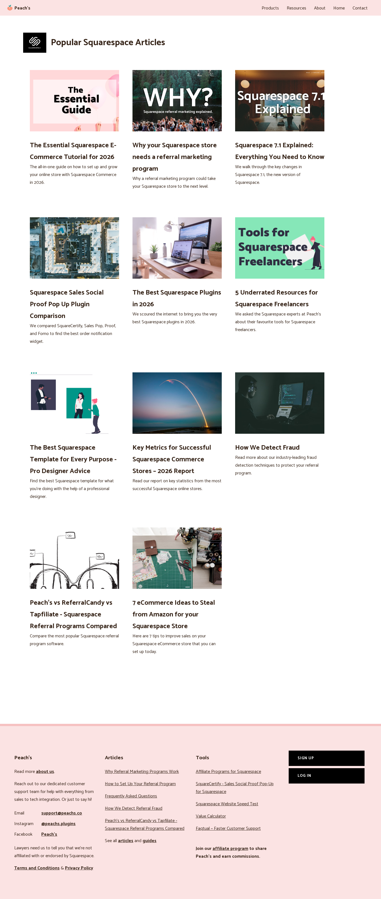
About (319, 8)
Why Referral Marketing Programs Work (142, 771)
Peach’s (49, 834)
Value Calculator (211, 816)
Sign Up (306, 758)
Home (339, 8)
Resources (296, 8)
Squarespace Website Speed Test (227, 804)
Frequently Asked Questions (131, 796)
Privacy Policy (79, 868)
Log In (304, 776)
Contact (360, 8)
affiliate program (230, 848)
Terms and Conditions (37, 868)
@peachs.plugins (58, 824)
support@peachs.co (61, 813)
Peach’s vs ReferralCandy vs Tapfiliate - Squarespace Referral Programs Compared (144, 824)
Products (270, 8)
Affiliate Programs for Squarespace (228, 771)
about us (45, 771)
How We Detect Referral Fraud (133, 808)
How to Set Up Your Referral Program (140, 784)
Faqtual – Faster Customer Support (228, 828)
